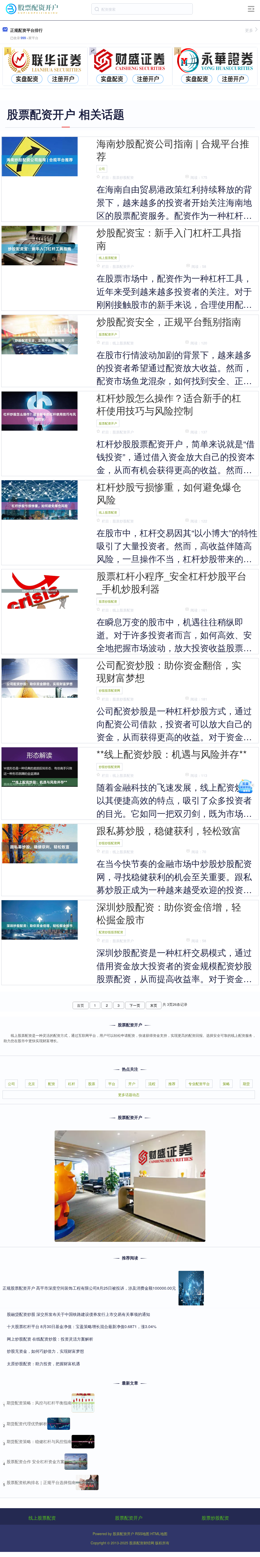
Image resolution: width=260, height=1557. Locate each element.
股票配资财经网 (141, 1542)
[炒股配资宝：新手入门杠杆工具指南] (40, 248)
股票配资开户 (108, 334)
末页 (153, 1005)
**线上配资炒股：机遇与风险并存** (171, 754)
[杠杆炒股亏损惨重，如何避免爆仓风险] (40, 505)
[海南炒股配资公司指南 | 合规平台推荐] (40, 159)
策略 (226, 1083)
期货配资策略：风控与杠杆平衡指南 (39, 1403)
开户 (131, 1083)
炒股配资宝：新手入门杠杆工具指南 (168, 238)
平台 (111, 1083)
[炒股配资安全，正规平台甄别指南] (40, 339)
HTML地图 (158, 1533)
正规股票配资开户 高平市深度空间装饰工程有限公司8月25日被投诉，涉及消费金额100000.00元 (89, 1288)
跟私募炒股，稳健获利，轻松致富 (168, 830)
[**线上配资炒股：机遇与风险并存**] (40, 781)
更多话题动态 (128, 1094)
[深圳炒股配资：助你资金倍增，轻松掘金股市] (40, 925)
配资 (51, 1083)
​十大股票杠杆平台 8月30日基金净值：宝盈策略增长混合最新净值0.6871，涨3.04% (81, 1326)
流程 (151, 1083)
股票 (91, 1083)
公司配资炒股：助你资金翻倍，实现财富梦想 (168, 671)
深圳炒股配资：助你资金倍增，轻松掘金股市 (168, 912)
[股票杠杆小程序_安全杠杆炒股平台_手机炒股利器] (40, 590)
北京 (31, 1083)
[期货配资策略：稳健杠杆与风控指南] (83, 1441)
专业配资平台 (199, 1083)
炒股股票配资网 (109, 690)
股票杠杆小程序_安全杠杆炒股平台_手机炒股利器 (171, 582)
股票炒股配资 (108, 601)
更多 (249, 30)
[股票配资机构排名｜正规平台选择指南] (87, 1482)
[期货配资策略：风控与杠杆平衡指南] (83, 1403)
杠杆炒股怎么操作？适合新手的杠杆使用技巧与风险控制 (168, 403)
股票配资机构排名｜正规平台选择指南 (41, 1482)
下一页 (134, 1005)
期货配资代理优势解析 (27, 1424)
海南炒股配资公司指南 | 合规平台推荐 (172, 149)
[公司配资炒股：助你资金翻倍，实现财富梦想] (40, 683)
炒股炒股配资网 (109, 766)
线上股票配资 (108, 257)
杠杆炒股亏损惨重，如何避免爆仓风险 (168, 492)
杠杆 (71, 1083)
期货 (246, 1083)
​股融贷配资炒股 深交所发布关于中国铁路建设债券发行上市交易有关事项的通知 (78, 1314)
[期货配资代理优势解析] (58, 1424)
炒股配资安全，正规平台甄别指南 (168, 321)
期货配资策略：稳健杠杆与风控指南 (39, 1441)
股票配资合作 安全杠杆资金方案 (35, 1461)
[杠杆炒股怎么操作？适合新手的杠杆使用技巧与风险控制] (40, 416)
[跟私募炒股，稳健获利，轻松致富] (40, 846)
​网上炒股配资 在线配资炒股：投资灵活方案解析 (50, 1339)
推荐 (171, 1083)
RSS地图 (142, 1533)
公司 (102, 168)
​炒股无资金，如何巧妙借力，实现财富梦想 (45, 1351)
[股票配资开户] (32, 8)
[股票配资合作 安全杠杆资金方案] (75, 1461)
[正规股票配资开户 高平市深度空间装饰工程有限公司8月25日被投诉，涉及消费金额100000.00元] (191, 1288)
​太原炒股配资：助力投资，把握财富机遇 (43, 1363)
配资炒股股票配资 (111, 932)
